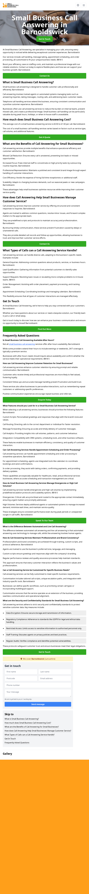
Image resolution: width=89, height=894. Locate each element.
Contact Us (45, 75)
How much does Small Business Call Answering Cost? (28, 722)
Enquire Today (44, 399)
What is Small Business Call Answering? (22, 719)
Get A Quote (44, 137)
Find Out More (44, 329)
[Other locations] (78, 5)
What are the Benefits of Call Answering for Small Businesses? (32, 726)
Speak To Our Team (44, 520)
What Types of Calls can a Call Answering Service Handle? (29, 734)
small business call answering (22, 344)
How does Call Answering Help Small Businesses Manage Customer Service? (38, 730)
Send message (37, 704)
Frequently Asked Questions (17, 742)
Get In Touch (44, 39)
